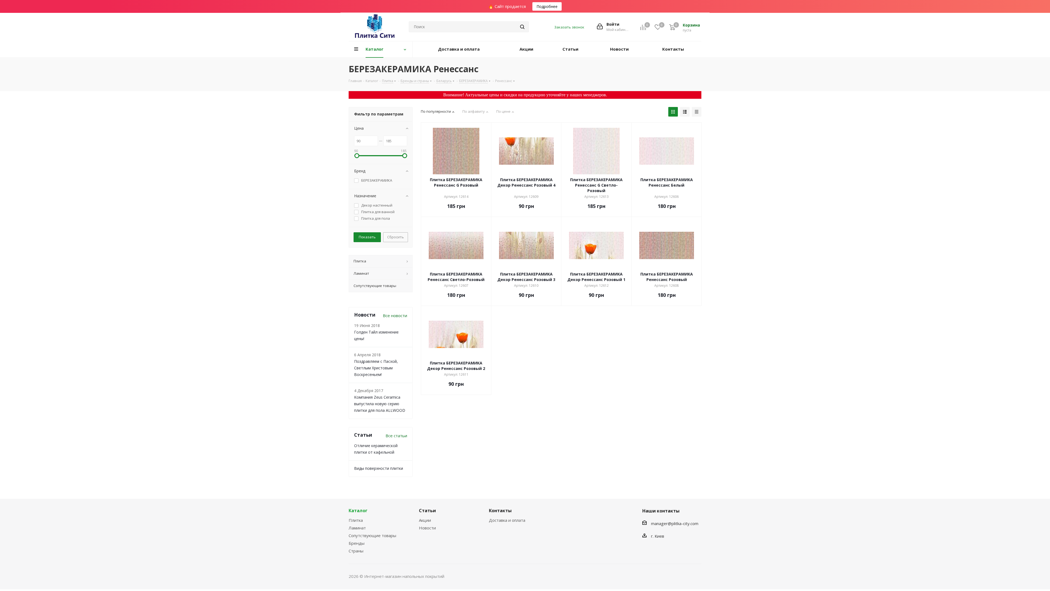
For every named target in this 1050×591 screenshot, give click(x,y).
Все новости (395, 315)
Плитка (356, 520)
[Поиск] (522, 26)
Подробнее (547, 6)
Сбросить (395, 236)
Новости (427, 528)
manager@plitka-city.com (674, 523)
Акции (425, 520)
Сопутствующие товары (372, 535)
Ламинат (357, 528)
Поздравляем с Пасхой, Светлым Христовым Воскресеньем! (376, 368)
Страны (356, 551)
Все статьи (396, 435)
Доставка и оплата (507, 520)
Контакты (500, 511)
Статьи (427, 511)
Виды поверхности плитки (378, 468)
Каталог (358, 511)
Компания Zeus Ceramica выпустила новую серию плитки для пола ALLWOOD (379, 404)
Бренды (356, 543)
